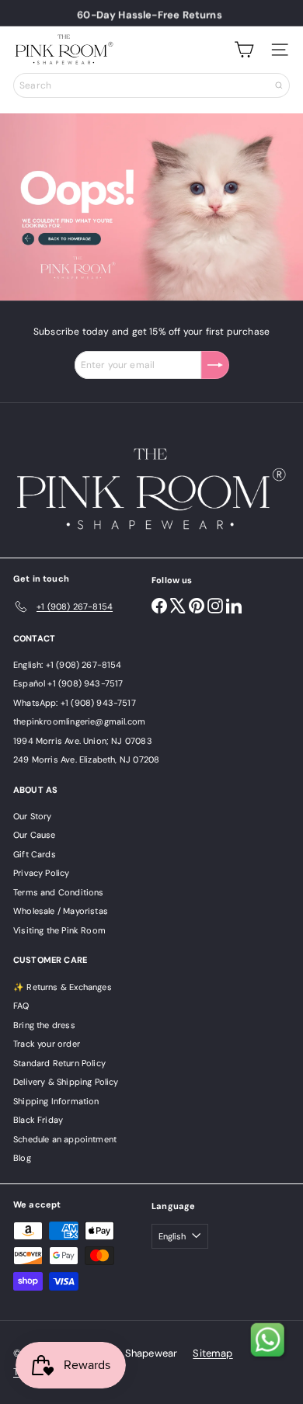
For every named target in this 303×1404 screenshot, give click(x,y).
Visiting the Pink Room (59, 930)
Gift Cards (34, 854)
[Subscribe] (215, 365)
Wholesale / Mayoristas (60, 910)
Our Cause (34, 834)
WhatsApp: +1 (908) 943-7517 (74, 702)
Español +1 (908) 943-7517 (68, 683)
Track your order (46, 1043)
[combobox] (151, 85)
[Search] (279, 85)
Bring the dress (44, 1025)
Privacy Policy (41, 872)
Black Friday (38, 1119)
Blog (22, 1157)
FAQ (21, 1005)
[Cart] (244, 49)
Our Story (32, 816)
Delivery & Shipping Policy (66, 1081)
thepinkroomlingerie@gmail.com (79, 721)
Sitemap (212, 1353)
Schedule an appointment (65, 1139)
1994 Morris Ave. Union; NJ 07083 (82, 740)
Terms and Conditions (58, 892)
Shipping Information (56, 1101)
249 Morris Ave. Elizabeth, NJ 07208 (86, 759)
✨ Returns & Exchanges (62, 987)
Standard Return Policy (59, 1063)
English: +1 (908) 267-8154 (67, 664)
